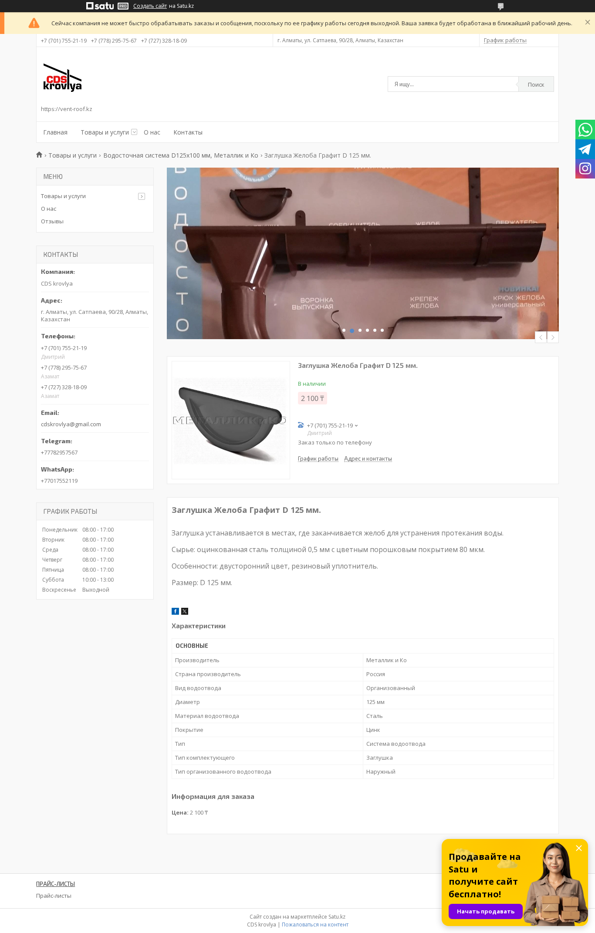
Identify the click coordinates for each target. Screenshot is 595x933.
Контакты (188, 132)
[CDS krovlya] (63, 77)
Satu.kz (336, 916)
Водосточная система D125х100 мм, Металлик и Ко (180, 155)
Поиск (536, 84)
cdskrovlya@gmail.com (71, 424)
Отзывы (52, 221)
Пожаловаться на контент (315, 924)
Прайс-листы (53, 895)
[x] (184, 612)
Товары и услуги (105, 132)
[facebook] (175, 612)
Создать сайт (150, 6)
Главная (55, 132)
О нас (152, 132)
